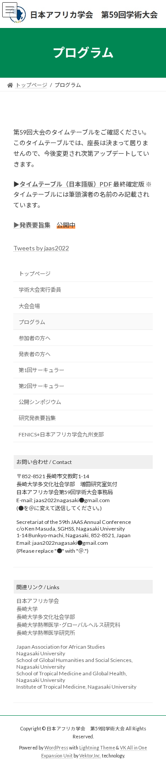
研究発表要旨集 (37, 418)
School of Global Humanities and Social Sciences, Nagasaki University (74, 663)
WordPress (56, 747)
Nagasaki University (40, 653)
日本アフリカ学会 (37, 601)
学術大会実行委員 (40, 289)
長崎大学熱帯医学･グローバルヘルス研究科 (68, 625)
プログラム (32, 321)
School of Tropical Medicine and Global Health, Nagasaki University (71, 676)
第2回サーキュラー (41, 386)
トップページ (34, 273)
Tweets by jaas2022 (41, 248)
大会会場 (29, 305)
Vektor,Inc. (90, 755)
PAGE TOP (153, 736)
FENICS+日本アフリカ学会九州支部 (61, 434)
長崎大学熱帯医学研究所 (45, 633)
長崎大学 (27, 609)
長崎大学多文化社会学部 (45, 617)
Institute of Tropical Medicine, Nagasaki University (76, 686)
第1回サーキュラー (41, 370)
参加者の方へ (34, 338)
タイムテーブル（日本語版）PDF (65, 184)
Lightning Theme (97, 747)
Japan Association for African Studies (60, 646)
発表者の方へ (34, 354)
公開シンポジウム (40, 402)
